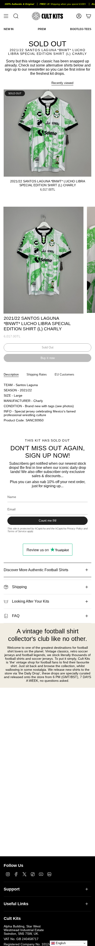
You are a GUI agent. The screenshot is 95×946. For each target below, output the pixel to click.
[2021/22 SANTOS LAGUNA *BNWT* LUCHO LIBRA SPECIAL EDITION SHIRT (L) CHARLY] (47, 133)
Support (12, 889)
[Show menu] (6, 16)
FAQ (15, 616)
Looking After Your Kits (30, 601)
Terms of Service (17, 531)
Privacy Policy (75, 528)
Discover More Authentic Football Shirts (36, 570)
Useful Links (16, 903)
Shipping (19, 587)
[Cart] (88, 16)
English (60, 943)
